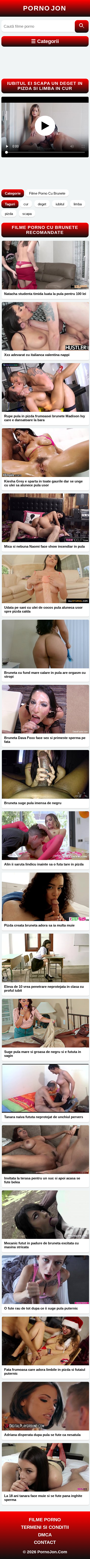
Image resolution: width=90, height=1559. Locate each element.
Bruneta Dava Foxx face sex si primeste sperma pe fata (44, 740)
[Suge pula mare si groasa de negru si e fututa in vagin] (45, 1023)
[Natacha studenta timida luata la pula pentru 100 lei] (45, 265)
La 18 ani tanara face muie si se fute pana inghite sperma (43, 1498)
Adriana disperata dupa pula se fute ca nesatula (42, 1435)
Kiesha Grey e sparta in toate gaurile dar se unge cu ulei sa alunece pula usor (43, 483)
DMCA (45, 1534)
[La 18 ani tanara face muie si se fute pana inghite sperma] (45, 1467)
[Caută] (82, 26)
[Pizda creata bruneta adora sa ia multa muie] (45, 897)
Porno (44, 8)
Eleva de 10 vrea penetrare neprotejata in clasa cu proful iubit (44, 988)
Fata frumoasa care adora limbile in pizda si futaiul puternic (44, 1371)
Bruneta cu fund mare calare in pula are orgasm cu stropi (45, 674)
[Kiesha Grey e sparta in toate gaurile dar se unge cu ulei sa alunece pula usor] (45, 452)
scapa (27, 214)
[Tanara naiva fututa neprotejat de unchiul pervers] (45, 1088)
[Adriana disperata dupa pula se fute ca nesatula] (45, 1406)
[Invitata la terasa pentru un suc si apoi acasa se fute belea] (45, 1149)
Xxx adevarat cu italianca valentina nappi (36, 355)
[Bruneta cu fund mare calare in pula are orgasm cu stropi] (45, 644)
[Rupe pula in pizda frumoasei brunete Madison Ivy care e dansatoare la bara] (45, 387)
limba (78, 204)
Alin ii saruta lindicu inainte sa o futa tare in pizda (44, 864)
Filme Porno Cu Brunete (47, 193)
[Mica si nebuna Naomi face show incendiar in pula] (45, 517)
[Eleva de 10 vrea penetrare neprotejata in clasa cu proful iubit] (45, 958)
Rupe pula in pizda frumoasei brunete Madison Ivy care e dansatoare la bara (44, 418)
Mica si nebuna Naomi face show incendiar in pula (44, 546)
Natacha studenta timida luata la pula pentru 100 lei (45, 294)
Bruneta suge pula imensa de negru (32, 803)
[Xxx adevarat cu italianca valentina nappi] (45, 326)
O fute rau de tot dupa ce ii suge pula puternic (41, 1308)
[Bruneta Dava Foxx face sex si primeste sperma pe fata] (45, 709)
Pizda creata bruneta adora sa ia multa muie (39, 925)
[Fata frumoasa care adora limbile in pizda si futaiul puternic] (45, 1341)
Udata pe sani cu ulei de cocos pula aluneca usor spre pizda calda (43, 609)
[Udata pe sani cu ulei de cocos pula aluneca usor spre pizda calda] (45, 579)
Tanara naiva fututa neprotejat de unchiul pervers (43, 1117)
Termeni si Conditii (45, 1527)
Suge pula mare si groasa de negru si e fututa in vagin (42, 1054)
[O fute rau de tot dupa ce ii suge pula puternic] (45, 1279)
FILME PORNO (45, 1519)
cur (26, 204)
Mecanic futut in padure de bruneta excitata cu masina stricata (41, 1245)
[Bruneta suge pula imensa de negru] (45, 774)
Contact (45, 1542)
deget (42, 204)
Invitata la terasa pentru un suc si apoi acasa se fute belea (42, 1180)
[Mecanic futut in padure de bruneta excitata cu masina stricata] (45, 1214)
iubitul (60, 204)
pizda (9, 214)
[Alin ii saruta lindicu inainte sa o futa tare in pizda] (45, 835)
